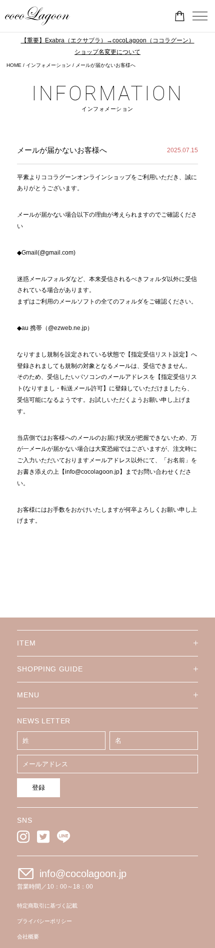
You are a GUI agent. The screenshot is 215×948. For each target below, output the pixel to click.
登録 (38, 787)
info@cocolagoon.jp (83, 873)
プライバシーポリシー (44, 921)
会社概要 (28, 937)
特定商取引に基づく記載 (47, 906)
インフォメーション (48, 65)
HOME (14, 65)
